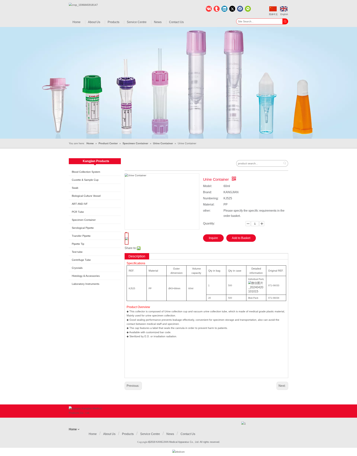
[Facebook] (240, 9)
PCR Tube (78, 211)
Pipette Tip (78, 243)
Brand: (207, 192)
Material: (208, 204)
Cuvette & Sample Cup (85, 179)
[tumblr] (217, 9)
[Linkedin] (224, 9)
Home (93, 434)
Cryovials (77, 267)
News (170, 434)
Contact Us (188, 434)
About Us (109, 434)
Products (128, 434)
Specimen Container (84, 219)
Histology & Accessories (86, 275)
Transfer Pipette (81, 235)
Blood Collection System (86, 171)
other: (206, 210)
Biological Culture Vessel (86, 195)
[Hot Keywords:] (285, 21)
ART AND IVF (80, 203)
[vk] (209, 9)
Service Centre (150, 434)
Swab (75, 187)
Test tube (77, 251)
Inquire (213, 238)
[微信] (248, 9)
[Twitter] (232, 9)
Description (136, 256)
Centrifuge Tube (81, 259)
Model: (207, 186)
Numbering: (210, 198)
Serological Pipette (83, 227)
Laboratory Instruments (85, 283)
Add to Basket (241, 238)
